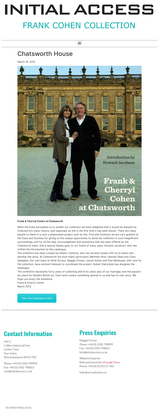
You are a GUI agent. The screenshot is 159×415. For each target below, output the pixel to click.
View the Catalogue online (36, 298)
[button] (79, 42)
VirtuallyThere (111, 362)
